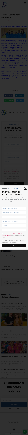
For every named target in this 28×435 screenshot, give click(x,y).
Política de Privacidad (18, 234)
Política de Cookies (6, 235)
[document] (14, 217)
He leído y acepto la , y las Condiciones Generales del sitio (13, 235)
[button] (25, 188)
